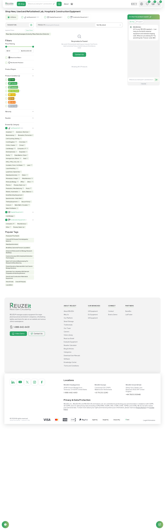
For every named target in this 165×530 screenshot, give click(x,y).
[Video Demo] (72, 4)
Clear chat (143, 83)
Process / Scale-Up (19, 185)
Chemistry (22, 142)
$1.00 (8, 51)
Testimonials (68, 325)
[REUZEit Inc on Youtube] (20, 382)
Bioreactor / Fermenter (25, 135)
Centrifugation (10, 142)
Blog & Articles (69, 349)
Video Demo (20, 333)
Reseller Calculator (70, 345)
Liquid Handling (10, 168)
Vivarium (8, 205)
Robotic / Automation (12, 191)
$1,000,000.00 (26, 51)
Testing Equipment (12, 201)
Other (29, 182)
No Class (14, 106)
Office (22, 182)
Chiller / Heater (10, 145)
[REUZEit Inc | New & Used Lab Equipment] (9, 3)
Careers (66, 332)
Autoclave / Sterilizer (22, 132)
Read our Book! (69, 338)
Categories (67, 352)
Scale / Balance (26, 191)
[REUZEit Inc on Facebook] (41, 382)
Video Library (68, 335)
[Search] (59, 4)
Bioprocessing (10, 135)
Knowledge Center (70, 362)
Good (13, 95)
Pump (28, 188)
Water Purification (11, 208)
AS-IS (13, 102)
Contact (111, 311)
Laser (28, 165)
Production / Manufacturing (14, 188)
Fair (12, 98)
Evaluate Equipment (70, 342)
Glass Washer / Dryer (20, 155)
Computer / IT (22, 148)
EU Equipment (93, 315)
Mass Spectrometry (11, 175)
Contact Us (79, 54)
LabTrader (128, 315)
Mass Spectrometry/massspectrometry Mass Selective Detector (28, 34)
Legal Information (149, 420)
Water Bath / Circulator (21, 205)
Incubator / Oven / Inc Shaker (14, 165)
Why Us (66, 315)
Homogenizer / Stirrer (12, 158)
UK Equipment (93, 318)
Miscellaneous (26, 178)
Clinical (21, 145)
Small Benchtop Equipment (14, 195)
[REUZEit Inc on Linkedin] (13, 382)
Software (67, 359)
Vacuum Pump (25, 201)
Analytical (9, 132)
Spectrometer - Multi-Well (14, 198)
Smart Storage (69, 321)
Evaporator (22, 152)
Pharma (8, 185)
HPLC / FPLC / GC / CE (12, 162)
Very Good (14, 91)
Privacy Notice (141, 408)
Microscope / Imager (12, 178)
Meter (24, 175)
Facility (8, 155)
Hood (24, 158)
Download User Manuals (72, 356)
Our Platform (68, 318)
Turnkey (14, 83)
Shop (22, 4)
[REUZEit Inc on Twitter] (27, 382)
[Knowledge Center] (5, 524)
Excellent (14, 87)
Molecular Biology (11, 182)
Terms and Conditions (71, 366)
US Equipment (93, 311)
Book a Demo (112, 315)
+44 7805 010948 (133, 394)
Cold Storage (9, 148)
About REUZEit (69, 311)
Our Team (67, 328)
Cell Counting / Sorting (12, 138)
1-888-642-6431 (21, 327)
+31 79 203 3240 (101, 392)
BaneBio (128, 311)
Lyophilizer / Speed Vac (13, 172)
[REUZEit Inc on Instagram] (34, 382)
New (12, 80)
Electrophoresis (10, 152)
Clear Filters (29, 30)
